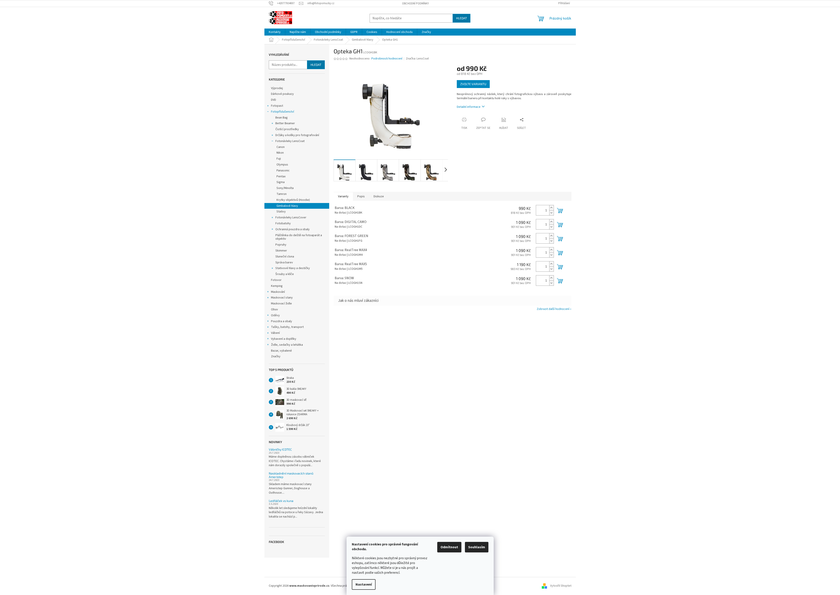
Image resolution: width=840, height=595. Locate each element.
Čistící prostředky (287, 129)
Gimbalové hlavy (287, 206)
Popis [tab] (361, 196)
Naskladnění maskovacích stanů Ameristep (291, 475)
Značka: (417, 58)
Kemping (277, 286)
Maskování (278, 292)
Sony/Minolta (285, 188)
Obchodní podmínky (415, 3)
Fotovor (276, 280)
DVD (273, 100)
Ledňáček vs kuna (281, 500)
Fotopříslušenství (282, 112)
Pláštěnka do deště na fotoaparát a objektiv (298, 237)
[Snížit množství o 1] (551, 212)
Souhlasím (476, 547)
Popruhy (280, 245)
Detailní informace (469, 107)
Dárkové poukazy (282, 94)
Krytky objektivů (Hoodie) (293, 200)
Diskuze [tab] (379, 196)
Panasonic (283, 170)
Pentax (280, 176)
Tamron (281, 194)
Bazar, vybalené (281, 351)
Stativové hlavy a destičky (292, 268)
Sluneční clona (284, 256)
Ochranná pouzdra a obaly (292, 229)
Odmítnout (449, 547)
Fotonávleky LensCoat (290, 141)
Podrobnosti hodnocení (386, 59)
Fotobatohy (283, 223)
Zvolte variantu (473, 84)
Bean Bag (281, 117)
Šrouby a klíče (284, 274)
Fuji (278, 158)
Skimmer (281, 250)
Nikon (280, 153)
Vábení (275, 333)
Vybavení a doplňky (283, 339)
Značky (275, 356)
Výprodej (277, 88)
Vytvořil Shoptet (560, 586)
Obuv (274, 309)
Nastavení (364, 584)
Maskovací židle (281, 303)
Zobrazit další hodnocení (553, 309)
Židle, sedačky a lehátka (287, 345)
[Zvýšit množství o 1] (551, 207)
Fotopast (277, 106)
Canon (280, 147)
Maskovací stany (282, 297)
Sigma (280, 182)
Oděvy (275, 315)
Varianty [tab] (343, 196)
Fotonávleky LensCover (290, 217)
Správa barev (284, 262)
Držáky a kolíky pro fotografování (297, 135)
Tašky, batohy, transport (287, 327)
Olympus (282, 164)
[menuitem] (274, 32)
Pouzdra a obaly (281, 321)
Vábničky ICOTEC (280, 449)
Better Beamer (285, 123)
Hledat (461, 18)
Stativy (281, 211)
